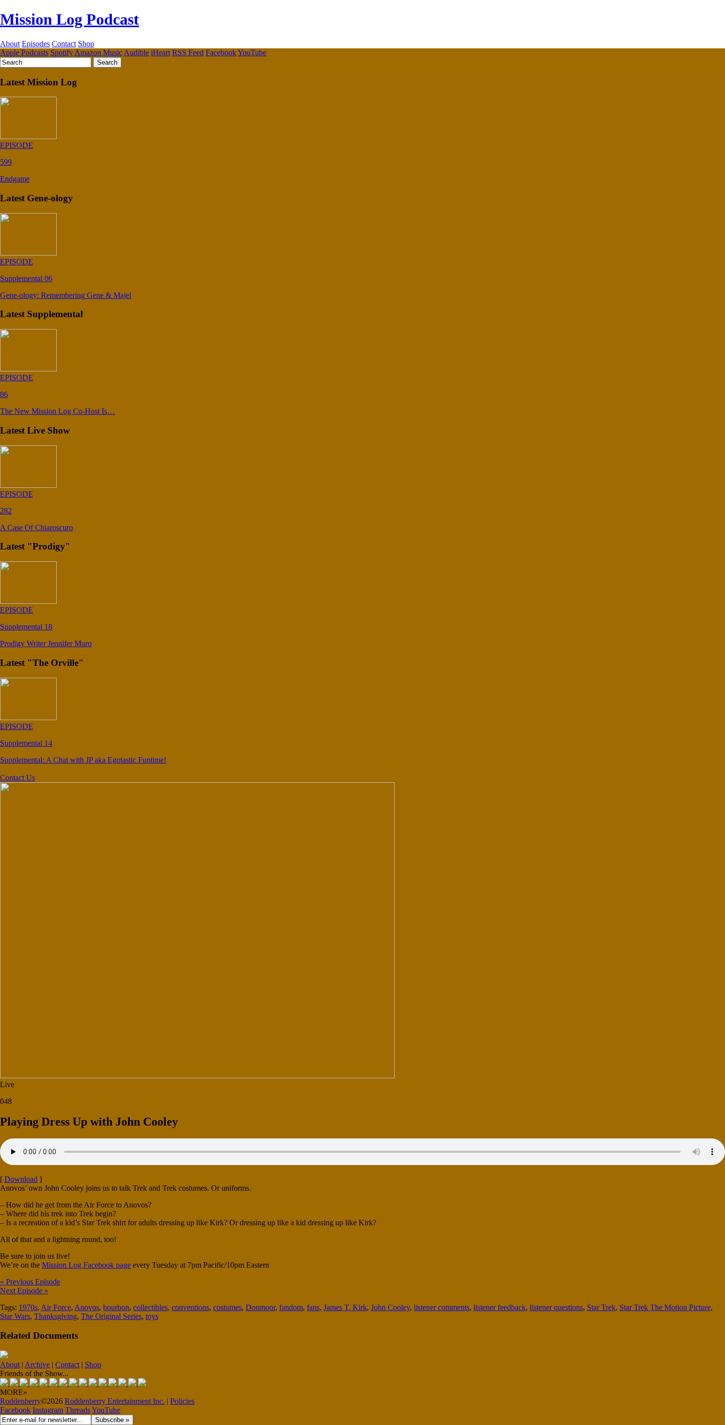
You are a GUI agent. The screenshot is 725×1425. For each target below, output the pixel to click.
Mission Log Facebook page (86, 1265)
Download (20, 1179)
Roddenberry (20, 1401)
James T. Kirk (345, 1307)
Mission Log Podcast (69, 19)
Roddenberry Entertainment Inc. (115, 1401)
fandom (291, 1307)
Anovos (86, 1307)
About (10, 43)
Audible (136, 52)
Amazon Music (98, 52)
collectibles (150, 1307)
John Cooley (390, 1307)
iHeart (160, 52)
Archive (37, 1364)
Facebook (221, 52)
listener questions (556, 1307)
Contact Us (17, 777)
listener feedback (499, 1307)
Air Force (56, 1307)
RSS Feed (188, 52)
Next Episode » (24, 1290)
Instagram (48, 1410)
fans (313, 1307)
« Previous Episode (30, 1282)
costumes (227, 1307)
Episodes (36, 43)
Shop (86, 43)
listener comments (442, 1307)
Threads (77, 1410)
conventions (190, 1307)
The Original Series (111, 1316)
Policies (182, 1401)
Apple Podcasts (24, 52)
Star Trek (601, 1307)
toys (151, 1316)
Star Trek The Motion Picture (665, 1307)
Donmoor (260, 1307)
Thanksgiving (55, 1316)
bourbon (116, 1307)
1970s (28, 1307)
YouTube (252, 52)
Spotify (61, 52)
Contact (64, 43)
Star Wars (15, 1316)
